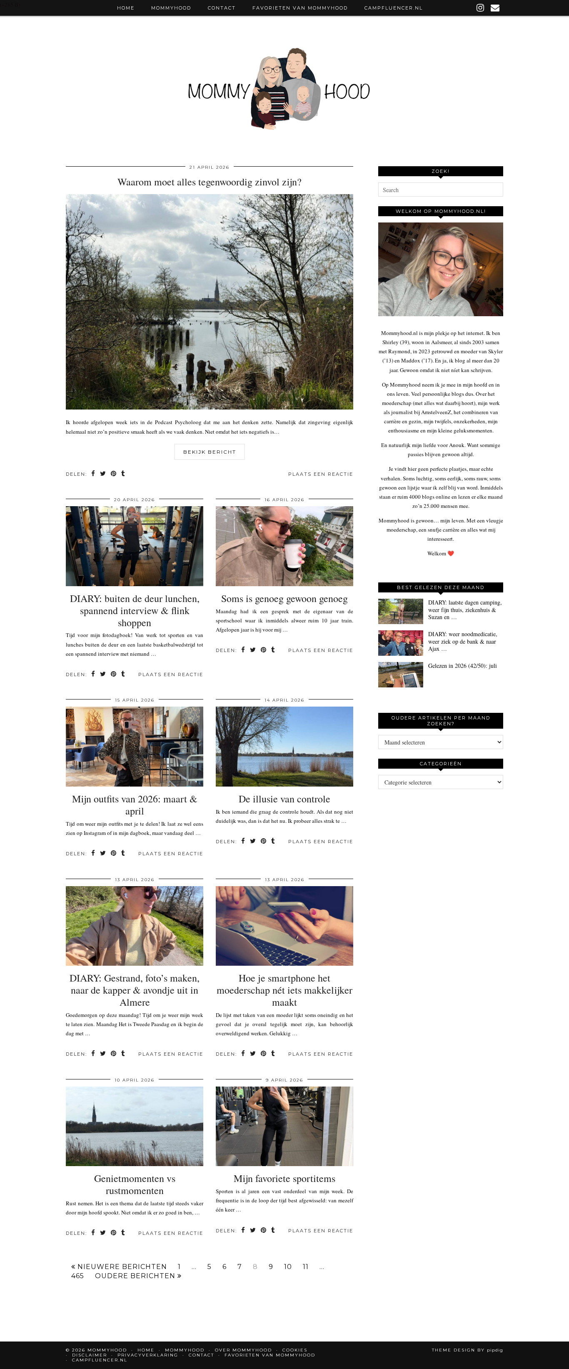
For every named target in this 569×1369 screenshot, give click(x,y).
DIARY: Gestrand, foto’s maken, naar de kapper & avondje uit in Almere (135, 990)
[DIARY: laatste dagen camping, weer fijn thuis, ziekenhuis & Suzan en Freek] (400, 611)
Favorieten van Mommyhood (300, 8)
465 (77, 1276)
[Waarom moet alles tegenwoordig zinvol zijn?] (209, 407)
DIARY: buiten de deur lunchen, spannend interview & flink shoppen (135, 610)
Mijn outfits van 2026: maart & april (134, 804)
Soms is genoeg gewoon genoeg (284, 598)
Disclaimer (89, 1355)
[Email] (495, 8)
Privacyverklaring (147, 1355)
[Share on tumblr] (123, 474)
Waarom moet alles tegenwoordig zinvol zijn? (209, 181)
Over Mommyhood (243, 1350)
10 (288, 1267)
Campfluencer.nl (393, 8)
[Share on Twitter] (103, 474)
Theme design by (467, 1350)
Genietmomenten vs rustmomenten (134, 1184)
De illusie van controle (284, 798)
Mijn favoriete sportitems (284, 1178)
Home (126, 8)
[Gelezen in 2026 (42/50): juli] (400, 674)
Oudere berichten (136, 1276)
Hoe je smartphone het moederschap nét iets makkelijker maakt (284, 990)
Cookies (294, 1350)
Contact (222, 8)
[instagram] (481, 8)
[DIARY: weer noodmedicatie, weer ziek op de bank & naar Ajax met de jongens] (400, 643)
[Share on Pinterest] (114, 474)
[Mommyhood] (284, 93)
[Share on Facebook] (93, 474)
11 (306, 1267)
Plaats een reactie (320, 474)
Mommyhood (171, 8)
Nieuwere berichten (121, 1267)
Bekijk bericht (209, 452)
